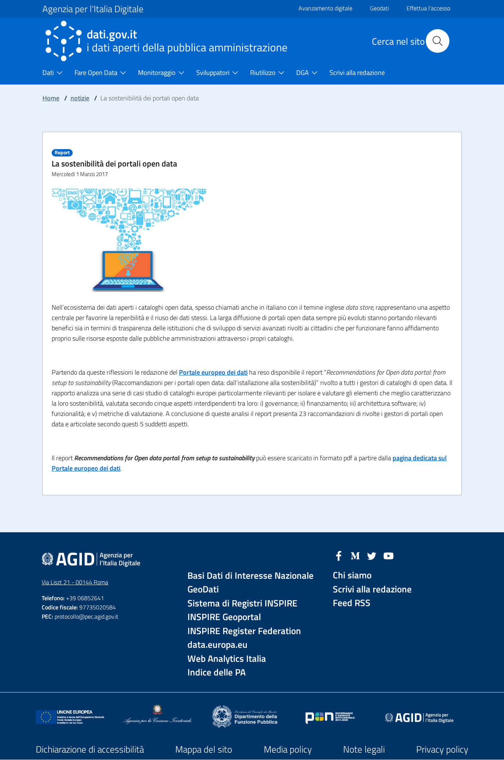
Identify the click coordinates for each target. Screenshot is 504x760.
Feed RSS (351, 603)
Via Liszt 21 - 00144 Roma (75, 582)
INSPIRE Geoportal (224, 617)
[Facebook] (339, 555)
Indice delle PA (216, 672)
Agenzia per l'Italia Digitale (93, 9)
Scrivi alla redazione (372, 589)
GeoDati (203, 589)
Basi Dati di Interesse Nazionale (250, 575)
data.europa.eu (217, 644)
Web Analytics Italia (226, 659)
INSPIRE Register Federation (244, 631)
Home (50, 98)
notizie (79, 98)
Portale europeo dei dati (213, 372)
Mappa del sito (203, 749)
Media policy (288, 749)
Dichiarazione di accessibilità (90, 749)
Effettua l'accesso (428, 8)
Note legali (364, 749)
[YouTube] (388, 555)
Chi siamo (352, 575)
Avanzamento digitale (325, 8)
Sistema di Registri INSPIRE (242, 603)
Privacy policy (442, 749)
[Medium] (355, 555)
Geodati (379, 8)
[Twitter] (372, 555)
